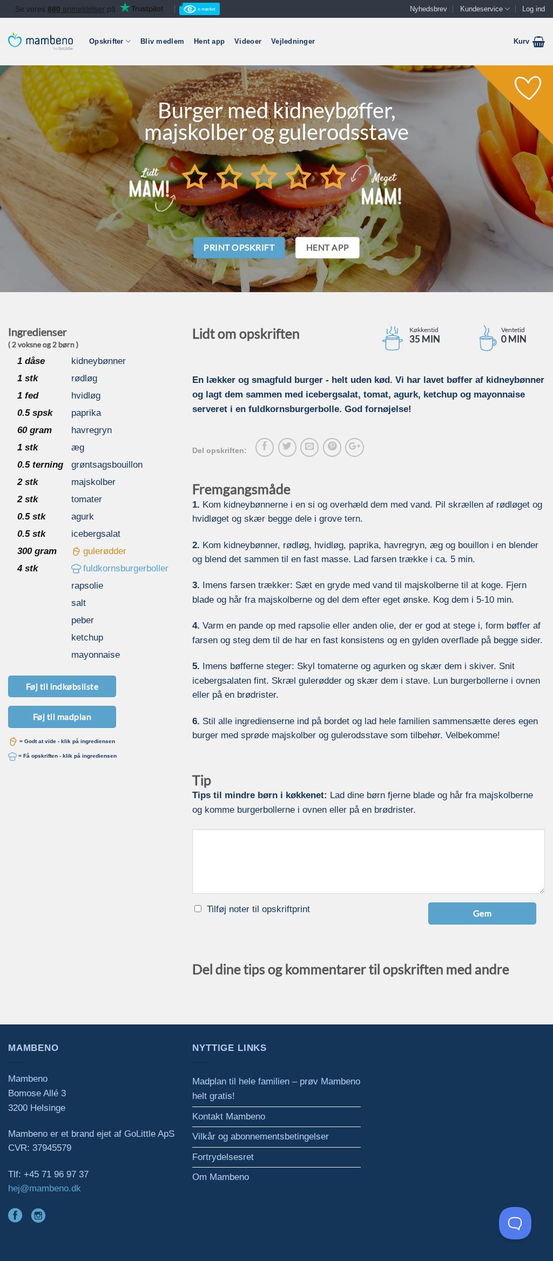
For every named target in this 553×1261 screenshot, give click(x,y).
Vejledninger (293, 41)
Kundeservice (481, 9)
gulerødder (104, 551)
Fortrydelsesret (223, 1157)
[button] (529, 41)
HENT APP (327, 247)
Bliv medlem (162, 41)
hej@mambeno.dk (44, 1188)
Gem (482, 913)
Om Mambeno (220, 1177)
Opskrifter (106, 41)
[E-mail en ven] (309, 447)
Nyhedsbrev (428, 9)
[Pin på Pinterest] (332, 447)
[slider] (264, 176)
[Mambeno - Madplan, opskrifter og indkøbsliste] (40, 41)
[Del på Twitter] (287, 447)
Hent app (209, 41)
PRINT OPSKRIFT (239, 247)
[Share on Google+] (354, 447)
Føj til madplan (62, 716)
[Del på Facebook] (264, 447)
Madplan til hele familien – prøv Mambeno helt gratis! (276, 1088)
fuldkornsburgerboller (125, 568)
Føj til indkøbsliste (62, 686)
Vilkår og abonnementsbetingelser (260, 1136)
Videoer (247, 41)
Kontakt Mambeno (228, 1116)
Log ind (533, 9)
